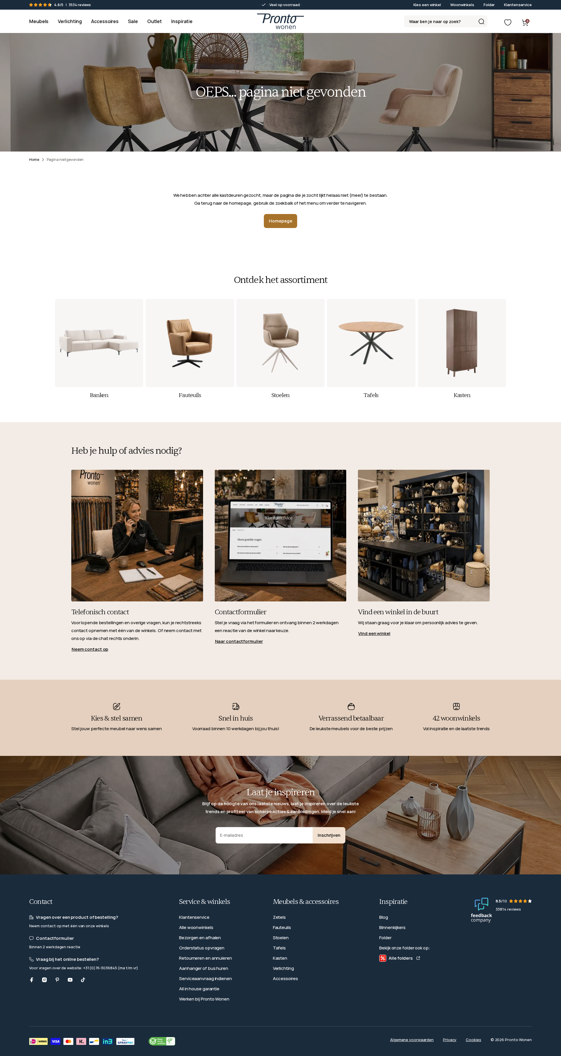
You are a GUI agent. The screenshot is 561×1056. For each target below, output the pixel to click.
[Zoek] (481, 21)
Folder (489, 4)
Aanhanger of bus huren (203, 968)
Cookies (473, 1039)
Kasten (280, 958)
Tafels (279, 948)
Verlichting (283, 968)
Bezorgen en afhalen (200, 938)
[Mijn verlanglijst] (507, 22)
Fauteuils (282, 927)
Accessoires (285, 978)
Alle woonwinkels (196, 927)
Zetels (279, 917)
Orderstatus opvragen (201, 948)
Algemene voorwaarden (412, 1039)
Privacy (449, 1039)
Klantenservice (518, 4)
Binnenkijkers (392, 927)
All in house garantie (199, 989)
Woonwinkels (462, 4)
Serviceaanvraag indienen (205, 978)
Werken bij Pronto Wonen (204, 999)
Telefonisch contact (100, 612)
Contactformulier (240, 612)
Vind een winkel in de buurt (398, 612)
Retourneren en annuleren (205, 958)
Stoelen (281, 938)
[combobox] (445, 21)
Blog (383, 917)
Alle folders (401, 958)
